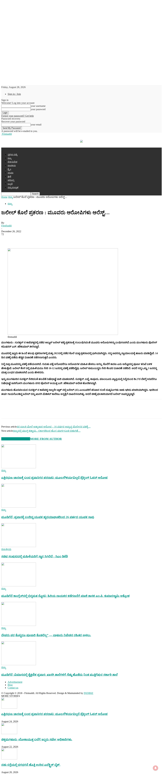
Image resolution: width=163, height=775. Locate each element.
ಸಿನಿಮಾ (10, 173)
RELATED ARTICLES (15, 438)
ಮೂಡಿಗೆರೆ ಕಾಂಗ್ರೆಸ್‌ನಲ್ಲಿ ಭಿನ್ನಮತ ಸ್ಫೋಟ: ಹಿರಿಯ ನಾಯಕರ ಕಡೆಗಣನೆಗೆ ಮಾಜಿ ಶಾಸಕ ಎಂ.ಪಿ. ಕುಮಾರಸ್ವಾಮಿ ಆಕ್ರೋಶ (65, 596)
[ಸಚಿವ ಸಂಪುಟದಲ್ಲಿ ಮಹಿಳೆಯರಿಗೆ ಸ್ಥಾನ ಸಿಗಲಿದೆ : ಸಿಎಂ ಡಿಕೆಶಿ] (18, 546)
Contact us (13, 687)
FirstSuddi (6, 225)
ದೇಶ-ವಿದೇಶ (12, 162)
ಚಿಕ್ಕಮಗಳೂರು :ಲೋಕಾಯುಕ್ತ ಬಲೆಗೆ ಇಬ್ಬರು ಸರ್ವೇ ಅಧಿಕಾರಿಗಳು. (36, 739)
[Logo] (1, 149)
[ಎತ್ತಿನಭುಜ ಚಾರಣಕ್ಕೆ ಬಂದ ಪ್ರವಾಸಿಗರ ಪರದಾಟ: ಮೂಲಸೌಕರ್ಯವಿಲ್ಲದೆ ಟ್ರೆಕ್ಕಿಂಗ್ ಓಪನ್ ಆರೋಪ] (18, 467)
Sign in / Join (14, 94)
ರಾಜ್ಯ (9, 158)
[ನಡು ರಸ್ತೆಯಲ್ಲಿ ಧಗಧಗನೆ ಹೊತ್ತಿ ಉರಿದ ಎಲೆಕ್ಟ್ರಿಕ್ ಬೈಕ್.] (9, 758)
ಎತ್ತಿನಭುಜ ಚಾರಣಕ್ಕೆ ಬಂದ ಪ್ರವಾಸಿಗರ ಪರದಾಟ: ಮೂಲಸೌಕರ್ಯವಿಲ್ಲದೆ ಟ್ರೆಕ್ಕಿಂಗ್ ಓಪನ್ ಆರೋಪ (54, 477)
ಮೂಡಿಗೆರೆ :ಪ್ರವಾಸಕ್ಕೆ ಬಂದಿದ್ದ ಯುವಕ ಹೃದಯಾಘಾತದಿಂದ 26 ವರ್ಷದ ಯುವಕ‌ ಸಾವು (47, 517)
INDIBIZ (88, 693)
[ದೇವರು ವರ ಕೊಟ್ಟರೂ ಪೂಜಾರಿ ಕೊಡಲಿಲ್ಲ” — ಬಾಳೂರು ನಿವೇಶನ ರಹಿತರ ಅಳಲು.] (18, 625)
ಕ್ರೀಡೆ (9, 176)
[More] (63, 239)
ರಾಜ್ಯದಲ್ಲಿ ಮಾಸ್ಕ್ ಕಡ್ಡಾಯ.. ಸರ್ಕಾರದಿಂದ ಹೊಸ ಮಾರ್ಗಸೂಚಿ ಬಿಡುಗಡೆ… (47, 430)
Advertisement (15, 682)
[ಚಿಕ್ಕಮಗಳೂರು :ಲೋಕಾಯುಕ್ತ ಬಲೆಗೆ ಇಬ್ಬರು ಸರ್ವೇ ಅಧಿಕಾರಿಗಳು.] (9, 733)
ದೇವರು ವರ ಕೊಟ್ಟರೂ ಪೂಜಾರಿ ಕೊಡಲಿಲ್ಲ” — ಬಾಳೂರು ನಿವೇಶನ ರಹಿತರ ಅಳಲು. (46, 635)
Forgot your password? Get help (17, 115)
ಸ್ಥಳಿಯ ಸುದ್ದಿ (12, 154)
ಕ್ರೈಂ (9, 169)
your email (36, 124)
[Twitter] (18, 239)
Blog (10, 684)
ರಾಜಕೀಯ (12, 165)
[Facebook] (6, 239)
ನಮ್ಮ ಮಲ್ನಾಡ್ (13, 187)
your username (38, 106)
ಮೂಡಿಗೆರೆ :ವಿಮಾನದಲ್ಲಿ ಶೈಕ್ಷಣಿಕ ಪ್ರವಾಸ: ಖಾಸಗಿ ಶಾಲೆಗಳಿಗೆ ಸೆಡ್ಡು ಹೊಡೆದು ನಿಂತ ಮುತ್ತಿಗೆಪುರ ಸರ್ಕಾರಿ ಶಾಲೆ (59, 674)
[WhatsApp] (29, 239)
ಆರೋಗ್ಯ (11, 180)
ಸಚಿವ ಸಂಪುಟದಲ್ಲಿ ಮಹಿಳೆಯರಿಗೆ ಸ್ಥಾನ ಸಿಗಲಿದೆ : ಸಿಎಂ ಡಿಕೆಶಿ (34, 556)
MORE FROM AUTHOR (46, 438)
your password (38, 109)
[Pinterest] (52, 239)
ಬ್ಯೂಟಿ (10, 184)
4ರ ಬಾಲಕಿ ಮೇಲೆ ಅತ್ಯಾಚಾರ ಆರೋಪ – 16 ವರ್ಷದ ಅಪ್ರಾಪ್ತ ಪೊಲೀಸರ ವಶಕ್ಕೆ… (54, 426)
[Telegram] (41, 239)
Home (4, 197)
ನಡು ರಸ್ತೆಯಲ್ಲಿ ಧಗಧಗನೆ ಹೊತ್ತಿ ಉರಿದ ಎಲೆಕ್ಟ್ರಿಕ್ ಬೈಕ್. (30, 764)
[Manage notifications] (155, 768)
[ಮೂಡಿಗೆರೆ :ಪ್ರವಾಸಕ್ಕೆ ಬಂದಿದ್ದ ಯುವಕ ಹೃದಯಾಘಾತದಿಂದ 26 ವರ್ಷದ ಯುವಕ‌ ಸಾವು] (18, 506)
